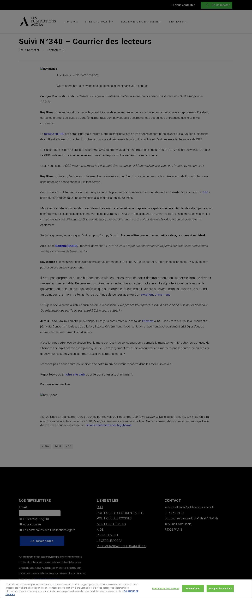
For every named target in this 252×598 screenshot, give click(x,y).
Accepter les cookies (220, 588)
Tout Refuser (193, 588)
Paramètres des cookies (165, 588)
